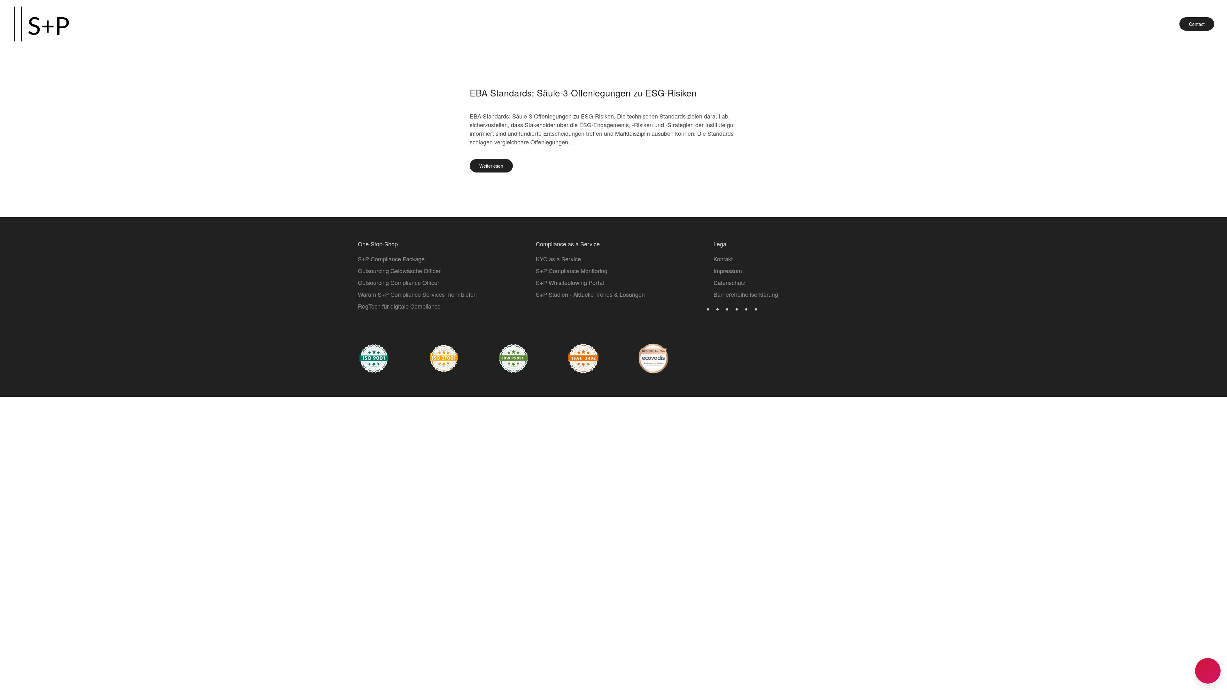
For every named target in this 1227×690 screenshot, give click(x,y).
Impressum (728, 270)
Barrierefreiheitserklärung (746, 294)
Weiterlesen (491, 166)
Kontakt (723, 259)
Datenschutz (729, 282)
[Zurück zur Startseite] (41, 24)
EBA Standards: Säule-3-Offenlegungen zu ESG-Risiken (583, 92)
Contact (1197, 24)
